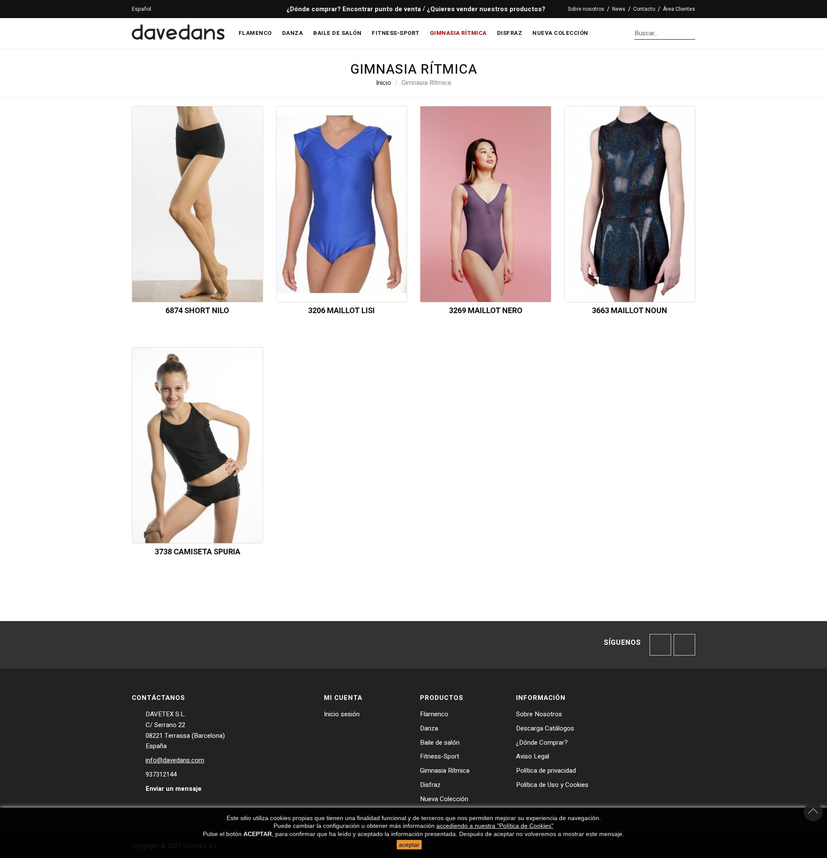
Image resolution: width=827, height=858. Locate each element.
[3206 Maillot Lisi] (342, 203)
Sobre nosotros (586, 9)
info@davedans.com (175, 760)
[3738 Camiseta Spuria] (197, 445)
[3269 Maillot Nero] (485, 203)
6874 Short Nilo (197, 311)
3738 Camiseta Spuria (197, 552)
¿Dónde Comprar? (542, 742)
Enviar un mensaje (174, 788)
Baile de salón (440, 742)
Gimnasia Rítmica (444, 770)
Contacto (644, 9)
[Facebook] (660, 645)
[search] (692, 33)
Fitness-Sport (439, 756)
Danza (429, 728)
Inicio (383, 82)
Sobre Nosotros (539, 714)
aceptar (409, 844)
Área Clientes (679, 9)
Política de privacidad (546, 770)
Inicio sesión (342, 714)
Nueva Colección (444, 799)
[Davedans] (178, 30)
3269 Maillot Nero (485, 311)
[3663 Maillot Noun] (630, 203)
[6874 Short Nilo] (197, 203)
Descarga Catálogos (545, 728)
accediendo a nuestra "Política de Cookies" (494, 825)
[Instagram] (684, 645)
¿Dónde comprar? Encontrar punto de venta (353, 9)
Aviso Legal (532, 756)
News (618, 9)
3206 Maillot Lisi (341, 311)
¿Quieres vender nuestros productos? (486, 9)
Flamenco (434, 714)
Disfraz (430, 785)
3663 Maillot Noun (629, 311)
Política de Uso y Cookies (552, 785)
